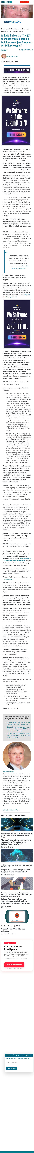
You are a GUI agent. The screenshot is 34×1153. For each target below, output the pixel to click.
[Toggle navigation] (7, 2)
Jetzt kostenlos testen (14, 965)
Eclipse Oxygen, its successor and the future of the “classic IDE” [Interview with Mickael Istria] (18, 729)
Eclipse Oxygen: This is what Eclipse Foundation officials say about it (18, 723)
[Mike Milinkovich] (4, 56)
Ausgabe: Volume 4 (26, 50)
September (8, 579)
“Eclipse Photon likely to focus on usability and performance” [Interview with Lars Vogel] (18, 735)
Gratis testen (24, 2)
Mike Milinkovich (12, 56)
